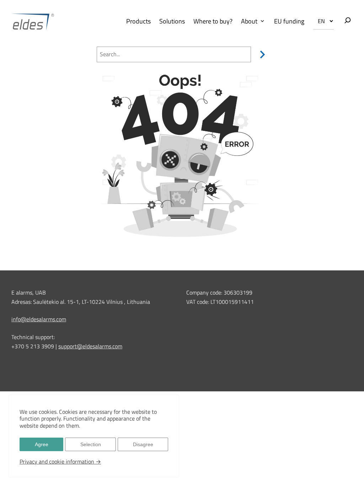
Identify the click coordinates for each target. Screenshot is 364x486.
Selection (90, 444)
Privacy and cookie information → (60, 461)
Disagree (143, 444)
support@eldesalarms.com (90, 346)
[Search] (261, 54)
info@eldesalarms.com (38, 319)
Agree (41, 444)
